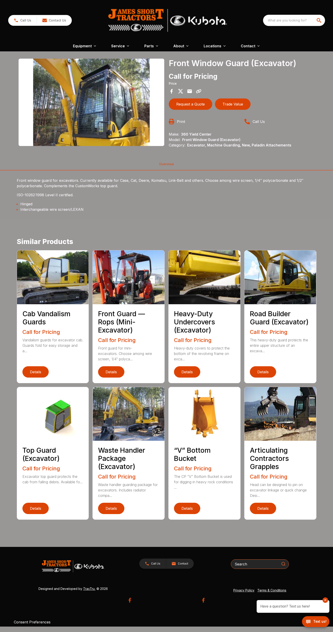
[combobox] (294, 20)
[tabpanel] (91, 103)
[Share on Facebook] (171, 91)
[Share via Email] (189, 91)
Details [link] (35, 372)
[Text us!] (315, 622)
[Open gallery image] (91, 102)
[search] (319, 20)
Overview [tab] (166, 164)
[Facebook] (130, 600)
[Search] (283, 564)
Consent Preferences (32, 622)
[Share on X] (180, 91)
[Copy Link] (198, 91)
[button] (22, 20)
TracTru (89, 589)
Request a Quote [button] (190, 104)
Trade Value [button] (232, 104)
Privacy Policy (243, 590)
